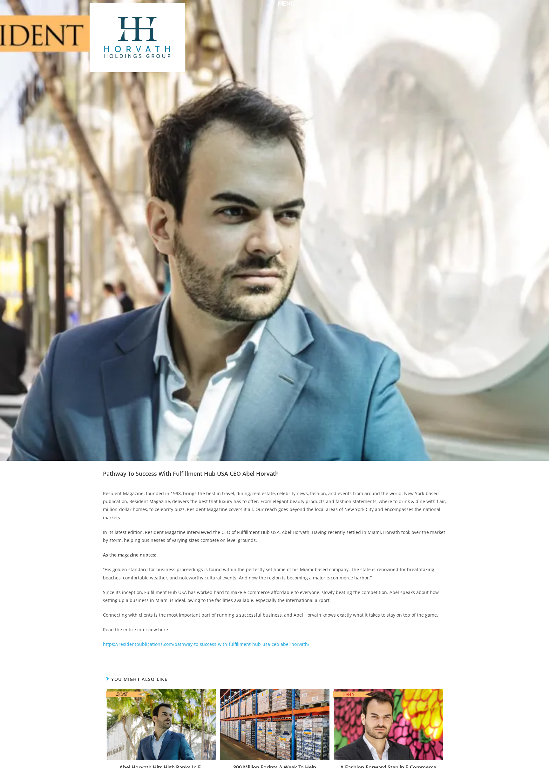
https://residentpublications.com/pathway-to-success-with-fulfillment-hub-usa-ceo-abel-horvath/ (206, 644)
